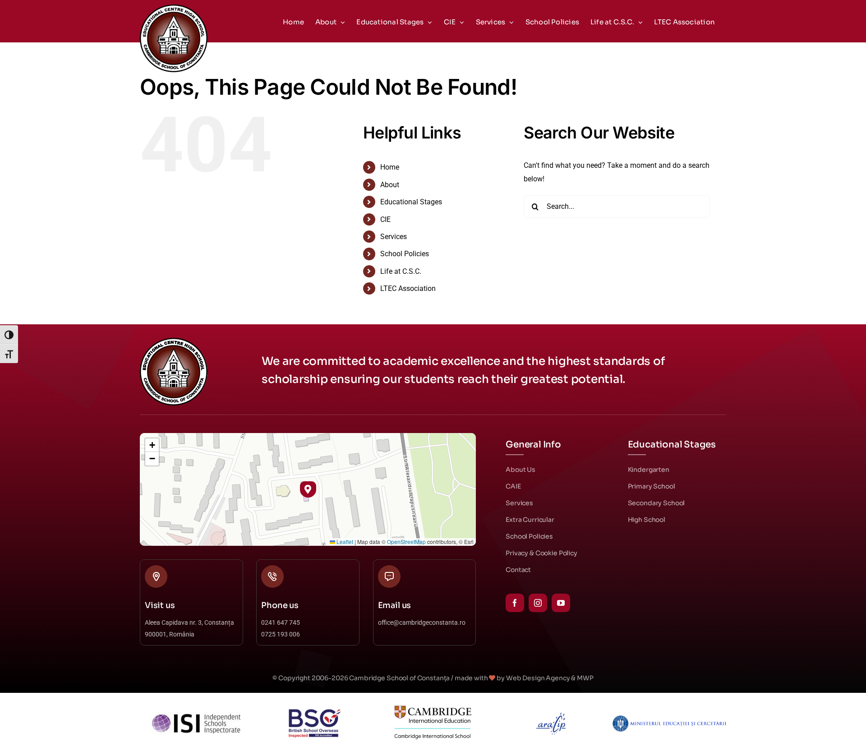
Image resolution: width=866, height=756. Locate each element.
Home (389, 167)
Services (393, 236)
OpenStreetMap (406, 541)
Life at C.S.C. (400, 271)
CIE (385, 219)
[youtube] (561, 603)
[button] (308, 489)
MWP (585, 678)
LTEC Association (408, 288)
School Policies (404, 253)
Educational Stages (411, 202)
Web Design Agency (538, 678)
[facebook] (515, 603)
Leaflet (344, 541)
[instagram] (538, 603)
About (389, 184)
